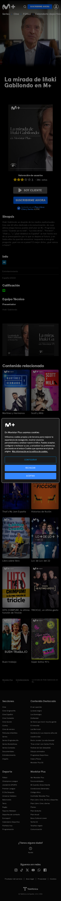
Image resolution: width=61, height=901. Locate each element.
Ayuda (30, 852)
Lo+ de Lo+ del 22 (40, 560)
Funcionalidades (37, 781)
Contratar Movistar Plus (39, 796)
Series (5, 13)
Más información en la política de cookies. (30, 451)
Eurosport (6, 818)
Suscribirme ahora (39, 6)
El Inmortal (34, 726)
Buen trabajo (9, 662)
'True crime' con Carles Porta (42, 744)
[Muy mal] (15, 179)
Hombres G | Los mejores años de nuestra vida (43, 735)
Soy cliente (33, 190)
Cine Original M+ (9, 711)
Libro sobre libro (11, 560)
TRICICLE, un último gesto (44, 610)
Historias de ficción (41, 511)
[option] (18, 339)
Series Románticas (9, 744)
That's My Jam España (14, 511)
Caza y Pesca (35, 759)
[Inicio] (8, 6)
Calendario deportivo (48, 13)
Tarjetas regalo (36, 826)
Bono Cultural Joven (38, 818)
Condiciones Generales (39, 789)
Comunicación (36, 829)
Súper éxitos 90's (40, 662)
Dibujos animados (37, 751)
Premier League (8, 789)
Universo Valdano (9, 796)
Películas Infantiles (9, 733)
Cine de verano (8, 729)
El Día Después (8, 792)
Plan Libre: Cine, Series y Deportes (44, 800)
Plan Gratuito (35, 811)
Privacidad (42, 879)
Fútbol (27, 13)
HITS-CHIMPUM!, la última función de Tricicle (16, 611)
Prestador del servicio (13, 879)
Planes (33, 807)
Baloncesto (6, 800)
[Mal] (18, 179)
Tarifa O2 (34, 822)
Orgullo (5, 759)
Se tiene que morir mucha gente (43, 722)
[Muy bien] (29, 179)
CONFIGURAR (30, 460)
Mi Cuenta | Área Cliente (40, 785)
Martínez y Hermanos (13, 413)
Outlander (34, 718)
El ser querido (36, 707)
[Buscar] (25, 6)
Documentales (8, 751)
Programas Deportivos (39, 755)
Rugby (4, 807)
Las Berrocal (35, 729)
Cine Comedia (8, 718)
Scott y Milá (37, 413)
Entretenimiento (9, 755)
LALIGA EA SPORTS (9, 785)
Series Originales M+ (10, 740)
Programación (8, 829)
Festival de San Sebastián (40, 748)
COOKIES (53, 879)
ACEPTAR (30, 476)
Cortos (5, 726)
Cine (16, 13)
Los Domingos (35, 714)
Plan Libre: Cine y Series (40, 803)
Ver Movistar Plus (37, 777)
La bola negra (36, 711)
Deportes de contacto (11, 815)
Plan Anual (34, 815)
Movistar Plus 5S (36, 763)
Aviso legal (30, 879)
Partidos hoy (7, 826)
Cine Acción (7, 722)
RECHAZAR (30, 468)
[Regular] (22, 179)
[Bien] (25, 179)
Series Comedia (8, 748)
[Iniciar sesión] (56, 6)
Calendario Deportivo (11, 822)
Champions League (10, 781)
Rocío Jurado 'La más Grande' (42, 740)
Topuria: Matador (9, 811)
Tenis (4, 803)
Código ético (35, 792)
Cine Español (7, 714)
